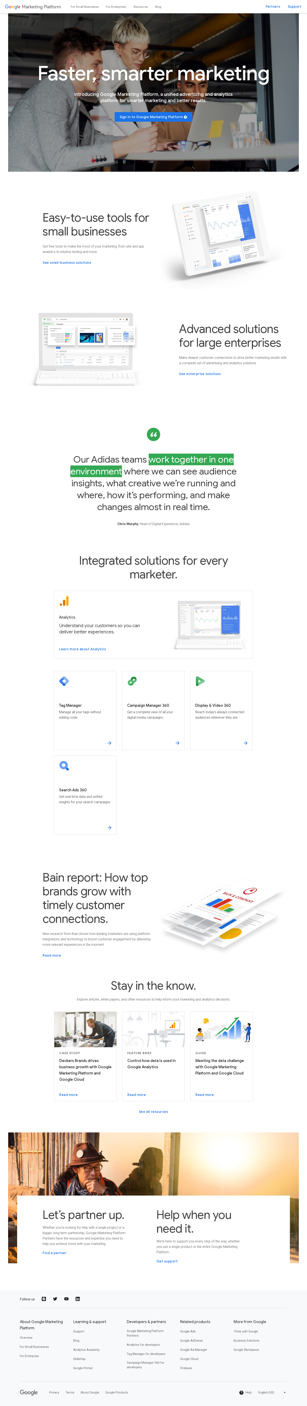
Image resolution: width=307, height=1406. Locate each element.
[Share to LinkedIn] (78, 1299)
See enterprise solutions (200, 374)
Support (295, 7)
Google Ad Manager (193, 1349)
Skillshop (79, 1359)
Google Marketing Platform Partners (145, 1333)
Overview (26, 1337)
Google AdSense (191, 1340)
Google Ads (188, 1331)
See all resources (153, 1112)
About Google (90, 1392)
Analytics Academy (86, 1349)
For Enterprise (29, 1356)
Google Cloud (189, 1359)
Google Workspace (246, 1349)
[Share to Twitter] (55, 1299)
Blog (158, 7)
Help (248, 1392)
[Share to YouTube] (66, 1299)
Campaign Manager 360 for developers (145, 1365)
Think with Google (246, 1331)
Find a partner (55, 1253)
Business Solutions (247, 1340)
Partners (273, 7)
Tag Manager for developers (146, 1354)
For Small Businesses (85, 7)
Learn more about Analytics (82, 649)
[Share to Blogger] (44, 1299)
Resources (141, 7)
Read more (52, 955)
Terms (70, 1392)
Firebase (186, 1368)
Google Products (116, 1392)
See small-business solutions (67, 263)
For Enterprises (116, 7)
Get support (167, 1261)
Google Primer (83, 1368)
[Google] (12, 7)
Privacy (54, 1392)
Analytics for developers (143, 1344)
